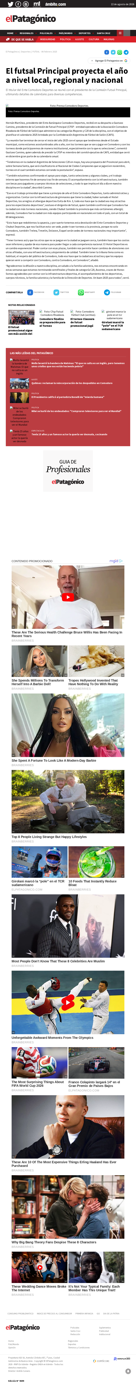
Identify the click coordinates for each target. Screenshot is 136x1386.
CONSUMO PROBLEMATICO (20, 1313)
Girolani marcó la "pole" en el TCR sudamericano (113, 325)
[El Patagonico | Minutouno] (37, 4)
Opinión (12, 1347)
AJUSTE (79, 39)
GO (98, 1313)
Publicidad (104, 1331)
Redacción (75, 1334)
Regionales (27, 33)
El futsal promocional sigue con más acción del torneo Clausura (20, 332)
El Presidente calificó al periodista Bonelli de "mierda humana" (68, 397)
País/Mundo (65, 33)
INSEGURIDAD (47, 39)
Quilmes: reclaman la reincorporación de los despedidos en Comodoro (72, 383)
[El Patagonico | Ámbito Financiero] (55, 4)
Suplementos (105, 1327)
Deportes (85, 33)
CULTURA (94, 39)
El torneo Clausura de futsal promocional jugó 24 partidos (82, 324)
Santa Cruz (103, 33)
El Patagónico (12, 51)
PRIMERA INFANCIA (84, 1313)
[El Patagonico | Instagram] (26, 4)
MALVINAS (109, 39)
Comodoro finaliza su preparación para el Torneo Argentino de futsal (52, 324)
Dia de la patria (111, 1313)
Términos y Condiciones (79, 1347)
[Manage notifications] (128, 1371)
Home (10, 33)
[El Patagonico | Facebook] (18, 4)
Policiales (46, 33)
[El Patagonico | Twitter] (11, 4)
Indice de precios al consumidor (54, 1313)
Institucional (104, 1334)
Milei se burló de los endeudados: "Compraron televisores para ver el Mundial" (76, 411)
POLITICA (65, 39)
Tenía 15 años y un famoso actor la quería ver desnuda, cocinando (69, 434)
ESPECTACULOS (38, 431)
